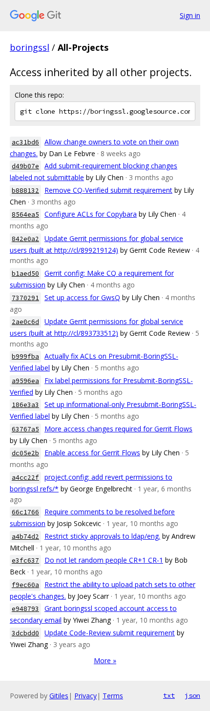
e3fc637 (25, 560)
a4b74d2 (25, 536)
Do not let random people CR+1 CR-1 (103, 560)
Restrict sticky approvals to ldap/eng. (102, 536)
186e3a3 (25, 405)
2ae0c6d (25, 322)
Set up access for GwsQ (82, 297)
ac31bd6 (25, 142)
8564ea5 (25, 214)
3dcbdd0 (25, 633)
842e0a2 (25, 239)
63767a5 (25, 429)
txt (169, 695)
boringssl (29, 47)
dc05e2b (25, 453)
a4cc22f (25, 477)
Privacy (85, 695)
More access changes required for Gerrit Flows (118, 428)
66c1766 (25, 512)
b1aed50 (25, 273)
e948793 (25, 609)
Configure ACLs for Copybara (90, 214)
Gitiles (58, 695)
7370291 (25, 298)
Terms (113, 695)
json (192, 695)
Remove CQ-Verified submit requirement (108, 190)
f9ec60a (25, 585)
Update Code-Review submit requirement (109, 632)
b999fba (25, 356)
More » (105, 660)
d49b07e (25, 166)
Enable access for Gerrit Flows (92, 452)
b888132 (25, 190)
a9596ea (25, 381)
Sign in (190, 15)
